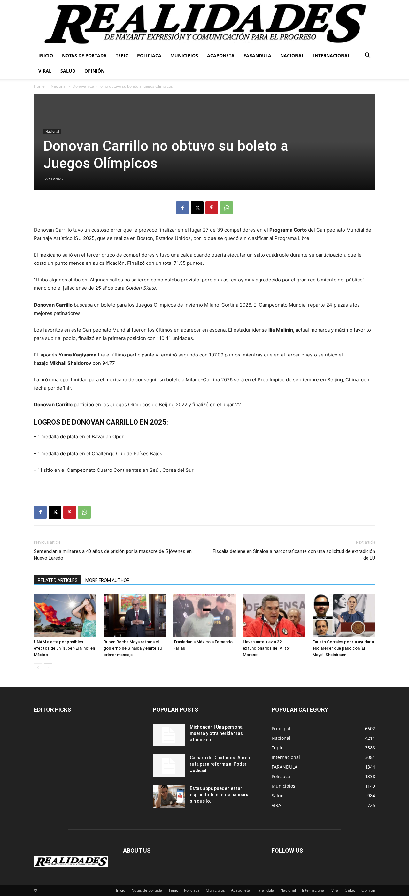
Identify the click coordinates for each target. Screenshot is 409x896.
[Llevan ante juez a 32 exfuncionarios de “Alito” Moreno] (274, 615)
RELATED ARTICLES (58, 580)
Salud (67, 71)
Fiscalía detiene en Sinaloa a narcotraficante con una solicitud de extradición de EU (294, 554)
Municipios (184, 55)
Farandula (257, 55)
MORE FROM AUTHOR (107, 580)
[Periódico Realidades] (204, 24)
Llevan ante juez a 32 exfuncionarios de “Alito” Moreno (266, 648)
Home (39, 86)
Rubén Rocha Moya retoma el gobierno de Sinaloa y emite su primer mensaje (133, 648)
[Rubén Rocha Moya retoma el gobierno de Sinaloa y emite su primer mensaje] (135, 615)
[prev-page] (38, 667)
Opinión (94, 71)
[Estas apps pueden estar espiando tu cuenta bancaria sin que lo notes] (169, 796)
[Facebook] (182, 207)
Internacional (331, 55)
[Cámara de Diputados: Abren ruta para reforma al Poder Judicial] (169, 765)
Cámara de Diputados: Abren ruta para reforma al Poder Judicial (220, 764)
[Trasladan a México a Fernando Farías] (204, 615)
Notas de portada (84, 55)
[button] (367, 56)
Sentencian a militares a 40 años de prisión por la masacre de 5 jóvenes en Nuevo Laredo (113, 554)
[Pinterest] (211, 207)
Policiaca (149, 55)
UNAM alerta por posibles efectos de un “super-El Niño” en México (64, 648)
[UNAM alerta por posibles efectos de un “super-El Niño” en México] (65, 615)
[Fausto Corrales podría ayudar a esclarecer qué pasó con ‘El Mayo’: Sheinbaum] (344, 615)
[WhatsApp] (226, 207)
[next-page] (48, 667)
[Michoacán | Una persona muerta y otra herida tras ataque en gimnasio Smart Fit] (169, 735)
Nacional (292, 55)
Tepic (122, 55)
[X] (197, 207)
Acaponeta (221, 55)
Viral (44, 71)
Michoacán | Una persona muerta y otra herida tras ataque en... (216, 733)
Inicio (45, 55)
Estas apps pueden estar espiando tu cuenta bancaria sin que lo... (220, 795)
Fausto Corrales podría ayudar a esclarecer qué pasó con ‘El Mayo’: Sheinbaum (343, 648)
